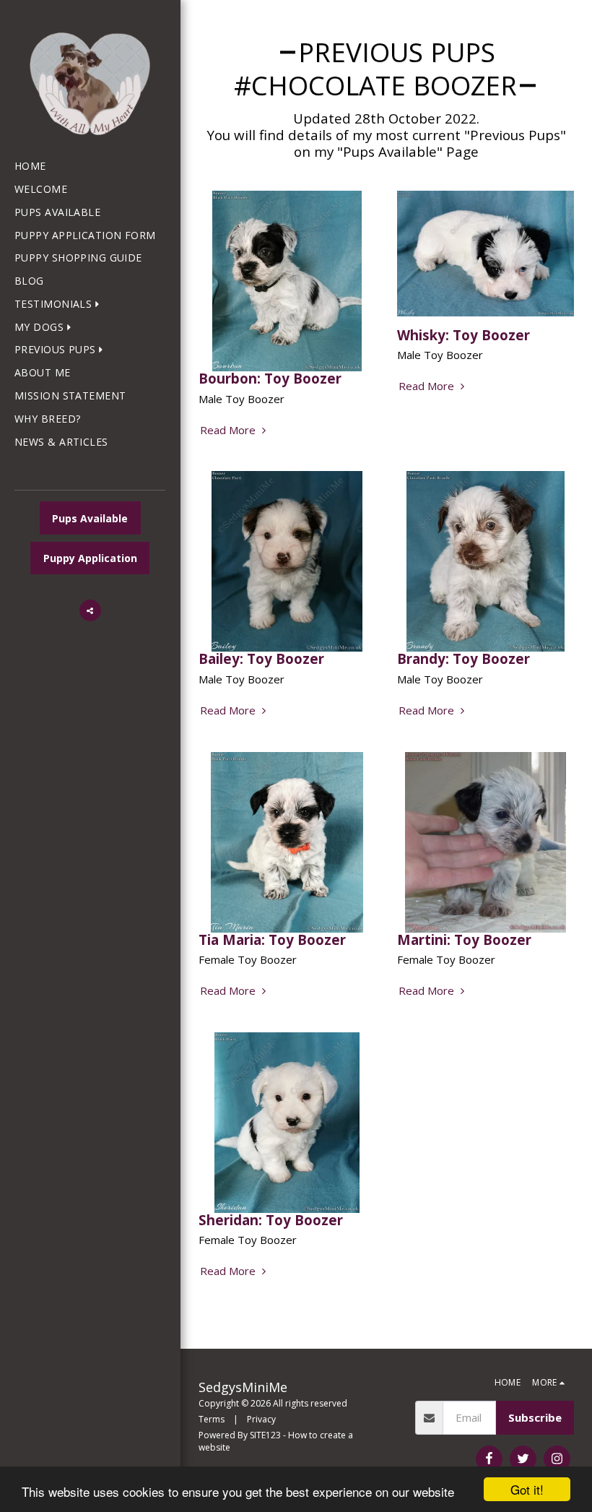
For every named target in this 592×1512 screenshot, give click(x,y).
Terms (212, 1419)
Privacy (261, 1419)
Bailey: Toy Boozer (261, 658)
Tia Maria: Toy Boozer (272, 939)
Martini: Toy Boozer (464, 939)
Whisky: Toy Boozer (463, 335)
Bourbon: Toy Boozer (270, 378)
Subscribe (535, 1417)
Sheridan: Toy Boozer (271, 1220)
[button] (59, 304)
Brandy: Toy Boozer (463, 658)
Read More (229, 430)
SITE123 (265, 1435)
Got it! (527, 1489)
